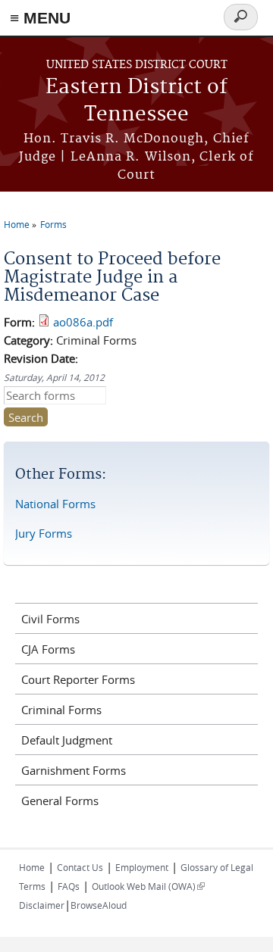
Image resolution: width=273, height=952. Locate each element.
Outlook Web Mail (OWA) (148, 886)
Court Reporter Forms (78, 679)
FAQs (69, 886)
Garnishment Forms (73, 770)
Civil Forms (50, 618)
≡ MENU (40, 18)
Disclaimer (41, 905)
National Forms (55, 503)
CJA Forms (48, 649)
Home (17, 224)
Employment (141, 867)
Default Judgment (66, 740)
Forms (53, 224)
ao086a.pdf (83, 321)
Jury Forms (43, 533)
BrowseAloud (99, 905)
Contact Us (80, 867)
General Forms (60, 800)
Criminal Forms (61, 709)
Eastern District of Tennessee (137, 101)
